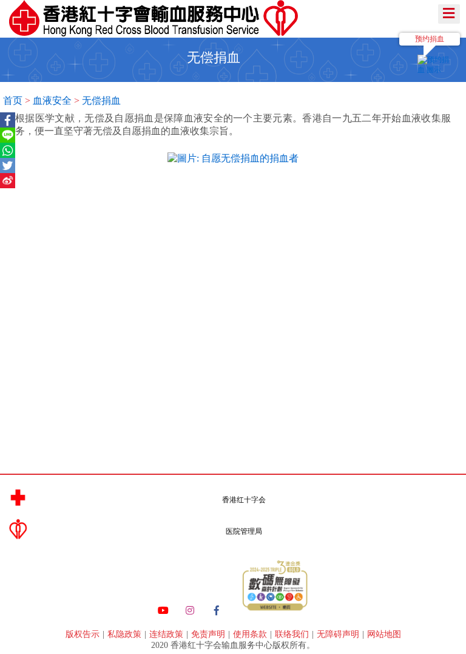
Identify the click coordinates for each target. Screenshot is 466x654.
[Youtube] (163, 611)
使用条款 (251, 634)
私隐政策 (125, 634)
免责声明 (209, 634)
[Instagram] (190, 611)
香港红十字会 (244, 500)
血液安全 (52, 100)
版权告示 (84, 634)
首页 (12, 100)
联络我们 (293, 634)
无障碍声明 (339, 634)
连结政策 (167, 634)
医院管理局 (244, 531)
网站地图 (384, 634)
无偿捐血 (101, 100)
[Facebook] (216, 611)
